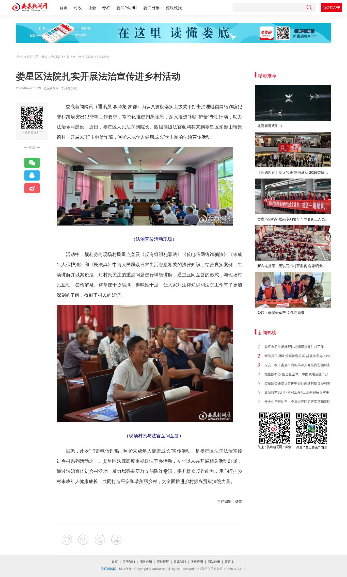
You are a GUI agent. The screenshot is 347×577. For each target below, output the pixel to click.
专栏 (106, 7)
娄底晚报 (174, 7)
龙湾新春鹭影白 (269, 125)
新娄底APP (331, 7)
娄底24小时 (126, 7)
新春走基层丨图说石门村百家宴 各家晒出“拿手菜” (294, 265)
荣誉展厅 (163, 561)
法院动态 (103, 56)
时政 (78, 7)
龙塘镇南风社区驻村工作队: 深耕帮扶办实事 (296, 392)
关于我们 (129, 561)
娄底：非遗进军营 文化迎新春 (281, 312)
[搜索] (309, 7)
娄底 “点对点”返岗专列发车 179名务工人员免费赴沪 (294, 218)
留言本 (229, 561)
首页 (63, 7)
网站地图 (214, 561)
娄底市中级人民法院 (80, 56)
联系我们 (180, 561)
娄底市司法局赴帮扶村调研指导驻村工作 (294, 346)
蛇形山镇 (228, 126)
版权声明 (197, 561)
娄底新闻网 (51, 88)
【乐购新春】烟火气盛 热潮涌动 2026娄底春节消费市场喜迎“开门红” (294, 172)
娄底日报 (151, 7)
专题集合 (57, 56)
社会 (92, 7)
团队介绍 (146, 561)
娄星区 (110, 126)
